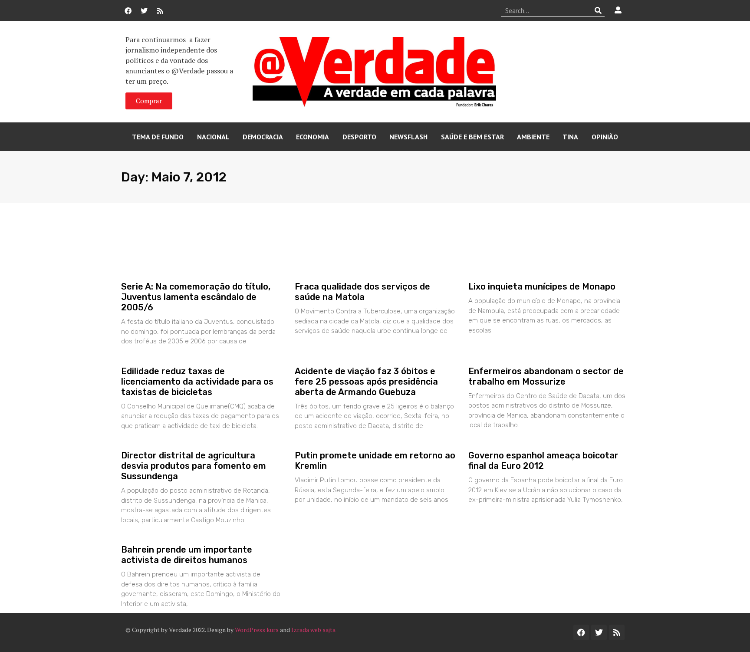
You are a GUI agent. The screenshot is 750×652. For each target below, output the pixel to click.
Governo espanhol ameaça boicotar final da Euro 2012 (543, 460)
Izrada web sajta (313, 630)
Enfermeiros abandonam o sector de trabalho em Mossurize (546, 376)
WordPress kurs (257, 630)
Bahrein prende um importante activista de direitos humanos (186, 554)
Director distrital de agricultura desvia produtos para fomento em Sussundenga (193, 465)
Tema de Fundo (158, 136)
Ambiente (533, 136)
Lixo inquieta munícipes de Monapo (541, 286)
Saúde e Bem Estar (472, 136)
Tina (570, 136)
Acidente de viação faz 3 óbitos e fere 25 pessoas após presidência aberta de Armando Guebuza (366, 381)
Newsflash (408, 136)
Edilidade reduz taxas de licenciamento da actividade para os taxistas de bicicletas (197, 381)
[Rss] (160, 11)
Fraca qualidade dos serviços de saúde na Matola (362, 291)
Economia (312, 136)
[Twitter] (144, 11)
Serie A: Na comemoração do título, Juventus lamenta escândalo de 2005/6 (195, 297)
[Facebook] (128, 11)
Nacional (213, 136)
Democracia (263, 136)
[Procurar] (598, 10)
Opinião (605, 136)
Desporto (359, 136)
